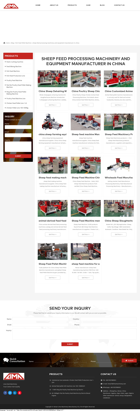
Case (88, 5)
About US (54, 5)
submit (18, 156)
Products (72, 5)
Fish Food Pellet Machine (23, 43)
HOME (38, 5)
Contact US (119, 5)
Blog (102, 5)
